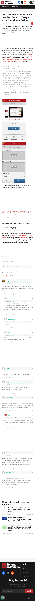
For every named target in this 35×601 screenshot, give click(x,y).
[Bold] (3, 266)
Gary (9, 415)
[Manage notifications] (3, 597)
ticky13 (12, 301)
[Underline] (7, 266)
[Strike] (9, 266)
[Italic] (5, 266)
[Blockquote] (15, 266)
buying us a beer (16, 235)
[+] (23, 266)
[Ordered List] (11, 266)
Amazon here (24, 237)
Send (29, 591)
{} (20, 266)
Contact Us (26, 576)
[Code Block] (17, 266)
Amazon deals (5, 6)
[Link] (19, 266)
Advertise (25, 572)
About (24, 568)
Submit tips (15, 6)
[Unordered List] (13, 266)
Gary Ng (5, 23)
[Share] (32, 23)
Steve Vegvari (7, 514)
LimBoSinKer (13, 417)
